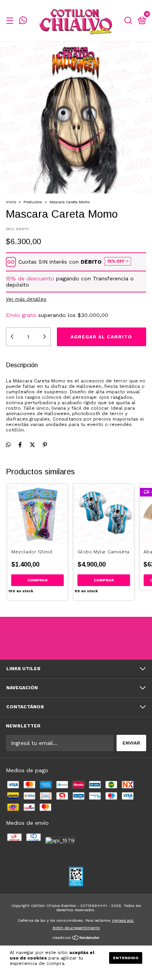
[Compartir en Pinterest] (45, 445)
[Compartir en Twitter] (32, 445)
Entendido (125, 958)
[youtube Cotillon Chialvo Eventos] (87, 638)
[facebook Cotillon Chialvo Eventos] (64, 638)
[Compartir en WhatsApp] (8, 445)
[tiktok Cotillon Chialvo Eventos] (110, 638)
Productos (32, 202)
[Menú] (11, 21)
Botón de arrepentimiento (76, 928)
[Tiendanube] (76, 938)
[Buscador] (128, 21)
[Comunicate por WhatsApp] (23, 21)
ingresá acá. (123, 920)
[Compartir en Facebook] (20, 445)
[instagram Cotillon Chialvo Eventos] (41, 638)
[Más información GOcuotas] (117, 262)
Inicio (11, 202)
